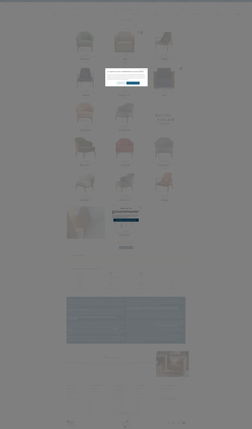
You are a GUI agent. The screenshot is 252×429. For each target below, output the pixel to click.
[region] (126, 77)
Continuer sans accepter (142, 69)
